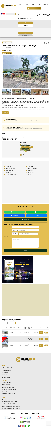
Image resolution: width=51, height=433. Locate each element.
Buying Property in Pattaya (8, 399)
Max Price (35, 30)
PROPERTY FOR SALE (7, 367)
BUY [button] (20, 4)
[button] (7, 30)
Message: (6, 236)
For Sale (25, 22)
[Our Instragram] (24, 426)
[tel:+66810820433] (41, 15)
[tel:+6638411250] (38, 15)
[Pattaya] (15, 32)
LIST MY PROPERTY (6, 370)
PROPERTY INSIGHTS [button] (43, 4)
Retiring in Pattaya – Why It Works (9, 401)
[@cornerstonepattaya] (46, 15)
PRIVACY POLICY (6, 377)
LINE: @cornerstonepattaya (9, 389)
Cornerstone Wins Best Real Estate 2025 (11, 408)
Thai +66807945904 (7, 385)
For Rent (25, 25)
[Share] (44, 43)
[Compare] (48, 43)
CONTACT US (5, 375)
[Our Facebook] (19, 426)
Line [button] (37, 212)
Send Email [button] (26, 219)
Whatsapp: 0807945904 (8, 391)
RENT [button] (26, 4)
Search (25, 33)
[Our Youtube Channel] (21, 426)
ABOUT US (4, 374)
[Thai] (4, 14)
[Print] (46, 43)
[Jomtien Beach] (15, 33)
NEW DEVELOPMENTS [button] (28, 5)
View (46, 332)
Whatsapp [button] (15, 212)
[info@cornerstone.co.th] (44, 15)
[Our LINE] (26, 426)
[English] (2, 14)
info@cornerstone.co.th (8, 387)
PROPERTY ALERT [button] (34, 8)
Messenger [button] (15, 215)
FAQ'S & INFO (5, 372)
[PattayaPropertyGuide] (25, 417)
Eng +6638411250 (7, 384)
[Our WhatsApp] (29, 426)
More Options (25, 35)
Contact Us (41, 333)
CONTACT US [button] (40, 5)
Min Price (28, 30)
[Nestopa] (10, 417)
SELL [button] (33, 4)
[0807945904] (49, 15)
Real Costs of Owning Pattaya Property (11, 406)
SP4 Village (8, 53)
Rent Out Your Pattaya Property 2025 (10, 404)
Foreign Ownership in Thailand (9, 403)
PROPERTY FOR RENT (7, 368)
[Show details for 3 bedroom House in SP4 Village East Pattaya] (5, 331)
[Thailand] (15, 31)
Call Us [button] (37, 215)
